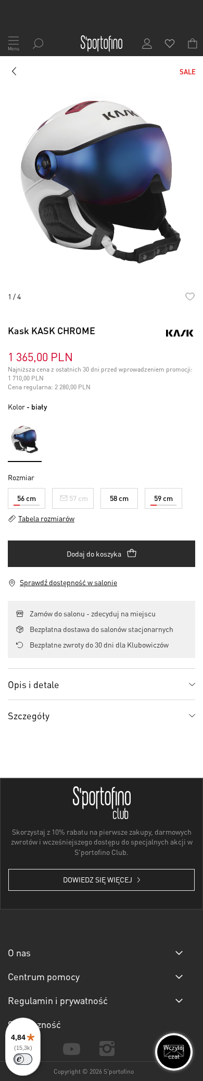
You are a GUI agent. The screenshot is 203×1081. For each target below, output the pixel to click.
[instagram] (106, 1048)
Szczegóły (28, 715)
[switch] (23, 1059)
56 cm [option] (26, 498)
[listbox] (101, 496)
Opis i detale (33, 684)
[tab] (101, 684)
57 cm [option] (78, 498)
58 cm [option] (119, 498)
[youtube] (71, 1048)
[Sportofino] (101, 43)
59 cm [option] (163, 498)
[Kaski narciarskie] (14, 73)
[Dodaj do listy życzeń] (189, 296)
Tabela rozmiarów (46, 518)
